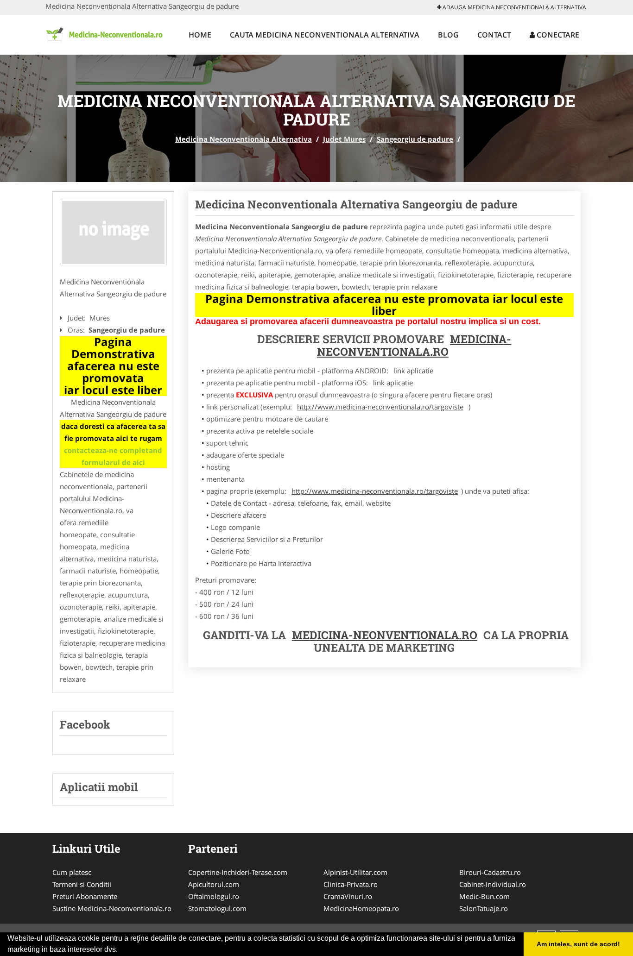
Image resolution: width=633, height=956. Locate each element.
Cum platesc (71, 872)
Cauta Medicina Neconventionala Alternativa (324, 35)
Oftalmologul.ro (213, 896)
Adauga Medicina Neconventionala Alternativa (513, 7)
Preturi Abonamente (84, 896)
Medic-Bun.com (484, 896)
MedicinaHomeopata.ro (361, 908)
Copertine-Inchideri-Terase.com (237, 872)
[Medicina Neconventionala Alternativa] (106, 33)
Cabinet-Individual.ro (492, 884)
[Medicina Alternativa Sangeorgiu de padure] (113, 232)
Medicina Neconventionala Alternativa (243, 139)
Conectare (557, 35)
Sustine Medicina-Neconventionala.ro (111, 908)
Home (200, 35)
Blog (448, 35)
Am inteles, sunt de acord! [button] (578, 944)
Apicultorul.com (213, 884)
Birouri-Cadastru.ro (490, 872)
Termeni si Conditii (81, 884)
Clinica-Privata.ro (350, 884)
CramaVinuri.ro (347, 896)
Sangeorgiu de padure (415, 139)
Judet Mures (344, 139)
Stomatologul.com (217, 908)
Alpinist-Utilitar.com (355, 872)
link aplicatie (413, 370)
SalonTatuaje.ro (483, 908)
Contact (494, 35)
